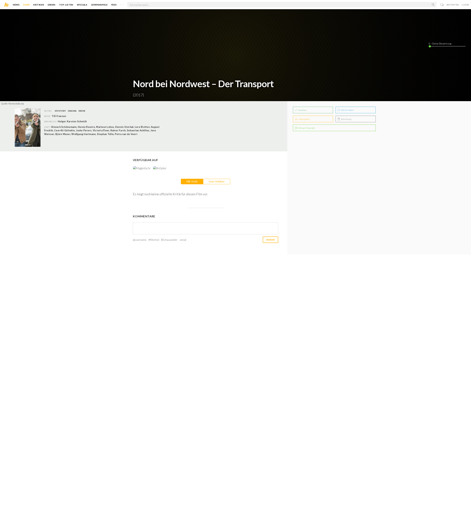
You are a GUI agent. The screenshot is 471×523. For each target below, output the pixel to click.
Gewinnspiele (99, 4)
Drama (72, 110)
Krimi (82, 110)
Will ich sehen (347, 110)
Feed (114, 4)
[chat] (442, 5)
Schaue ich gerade (306, 128)
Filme (26, 4)
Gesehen (302, 110)
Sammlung (345, 119)
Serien (51, 4)
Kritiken (38, 4)
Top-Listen (66, 4)
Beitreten (453, 4)
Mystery (60, 110)
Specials (82, 4)
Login (465, 4)
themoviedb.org (16, 103)
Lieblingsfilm (304, 119)
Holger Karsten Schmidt (72, 121)
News (16, 4)
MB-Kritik (192, 181)
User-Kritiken (216, 181)
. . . (122, 3)
